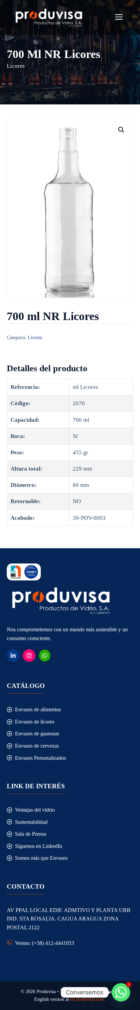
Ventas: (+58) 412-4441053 (44, 943)
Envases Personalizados (40, 758)
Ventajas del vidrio (35, 810)
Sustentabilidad (31, 822)
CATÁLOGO (26, 685)
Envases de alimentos (38, 709)
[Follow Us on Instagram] (29, 655)
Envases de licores (34, 722)
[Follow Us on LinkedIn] (13, 655)
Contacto (26, 886)
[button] (121, 130)
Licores (35, 337)
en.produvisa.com (87, 999)
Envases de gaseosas (37, 733)
